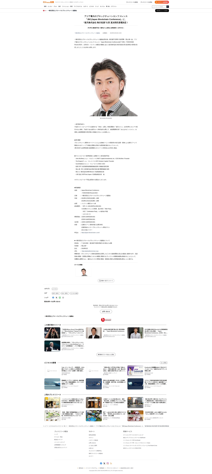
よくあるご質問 (93, 445)
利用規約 (102, 468)
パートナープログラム (91, 468)
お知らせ (91, 448)
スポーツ (85, 6)
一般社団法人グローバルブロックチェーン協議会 (87, 33)
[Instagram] (108, 463)
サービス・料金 (58, 437)
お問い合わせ (106, 311)
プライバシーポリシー (112, 468)
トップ (45, 426)
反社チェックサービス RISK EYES (132, 448)
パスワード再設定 (93, 440)
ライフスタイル (78, 6)
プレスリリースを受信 (146, 2)
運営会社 (81, 468)
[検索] (167, 6)
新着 (45, 6)
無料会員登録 (92, 435)
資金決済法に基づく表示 (126, 468)
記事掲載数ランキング (60, 444)
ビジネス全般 (74, 293)
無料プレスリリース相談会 (96, 453)
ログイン (91, 437)
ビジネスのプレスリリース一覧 (57, 426)
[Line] (60, 297)
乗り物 (107, 6)
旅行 (59, 6)
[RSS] (111, 463)
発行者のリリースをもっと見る (106, 354)
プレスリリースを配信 (132, 2)
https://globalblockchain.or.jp (90, 251)
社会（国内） (65, 293)
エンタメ (50, 6)
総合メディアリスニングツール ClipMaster (134, 437)
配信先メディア (58, 439)
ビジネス (91, 6)
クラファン (114, 6)
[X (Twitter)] (56, 297)
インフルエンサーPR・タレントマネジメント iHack (136, 443)
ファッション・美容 (67, 6)
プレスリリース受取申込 (95, 450)
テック (97, 6)
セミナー (91, 456)
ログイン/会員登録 (163, 2)
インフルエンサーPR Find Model (131, 440)
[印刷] (63, 297)
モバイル (102, 6)
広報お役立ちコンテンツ (60, 447)
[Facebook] (53, 297)
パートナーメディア (59, 442)
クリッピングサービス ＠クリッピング (133, 435)
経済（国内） (55, 293)
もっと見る (164, 362)
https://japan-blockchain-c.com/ (90, 232)
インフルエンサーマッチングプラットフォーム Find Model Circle (140, 445)
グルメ (55, 6)
